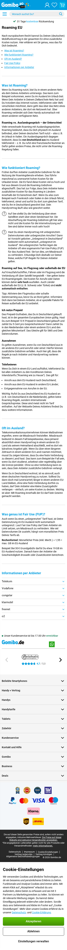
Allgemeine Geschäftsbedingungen (23, 856)
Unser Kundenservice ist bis (31, 635)
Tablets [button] (6, 718)
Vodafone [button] (7, 588)
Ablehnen (33, 931)
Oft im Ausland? (13, 58)
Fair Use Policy (12, 63)
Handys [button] (6, 699)
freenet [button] (6, 609)
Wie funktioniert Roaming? (18, 54)
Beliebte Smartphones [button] (14, 681)
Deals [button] (5, 775)
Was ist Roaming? (14, 50)
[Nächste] (60, 659)
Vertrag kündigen (44, 854)
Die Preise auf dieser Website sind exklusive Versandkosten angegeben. (35, 838)
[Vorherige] (6, 659)
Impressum (29, 852)
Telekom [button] (7, 581)
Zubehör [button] (6, 728)
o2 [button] (3, 616)
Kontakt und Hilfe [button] (12, 747)
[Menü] (4, 14)
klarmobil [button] (7, 602)
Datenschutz (15, 852)
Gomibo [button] (6, 756)
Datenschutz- (19, 912)
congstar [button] (7, 595)
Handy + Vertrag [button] (11, 690)
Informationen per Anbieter (19, 67)
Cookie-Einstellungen (48, 852)
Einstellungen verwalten (33, 941)
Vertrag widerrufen (24, 854)
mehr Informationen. (43, 846)
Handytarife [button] (8, 709)
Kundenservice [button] (10, 737)
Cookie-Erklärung (41, 912)
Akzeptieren (33, 921)
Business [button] (7, 766)
